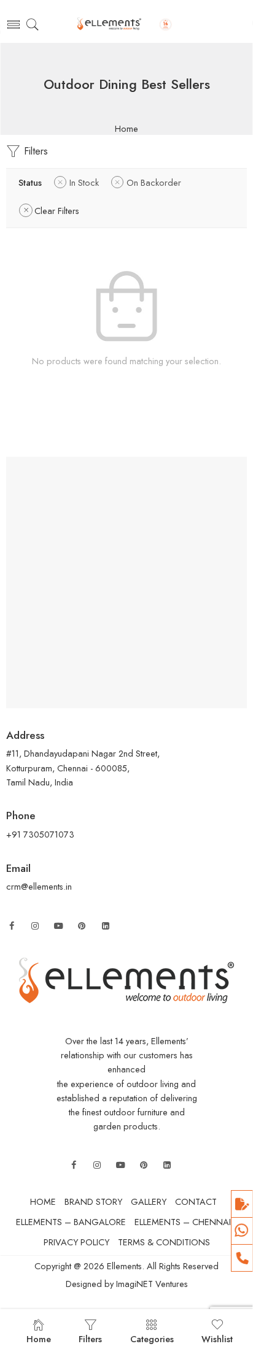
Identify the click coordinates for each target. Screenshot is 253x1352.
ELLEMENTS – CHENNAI (182, 1221)
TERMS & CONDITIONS (164, 1242)
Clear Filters (56, 210)
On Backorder (153, 182)
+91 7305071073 (40, 834)
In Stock (84, 182)
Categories (152, 1338)
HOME (43, 1201)
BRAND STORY (93, 1201)
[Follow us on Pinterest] (81, 926)
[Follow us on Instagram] (35, 926)
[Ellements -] (126, 24)
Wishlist (217, 1338)
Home (126, 129)
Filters (34, 151)
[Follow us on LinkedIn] (105, 926)
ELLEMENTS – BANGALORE (71, 1221)
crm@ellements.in (39, 886)
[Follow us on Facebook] (11, 926)
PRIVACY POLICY (76, 1242)
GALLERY (148, 1201)
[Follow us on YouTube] (58, 926)
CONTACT (196, 1201)
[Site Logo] (126, 978)
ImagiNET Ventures (151, 1283)
